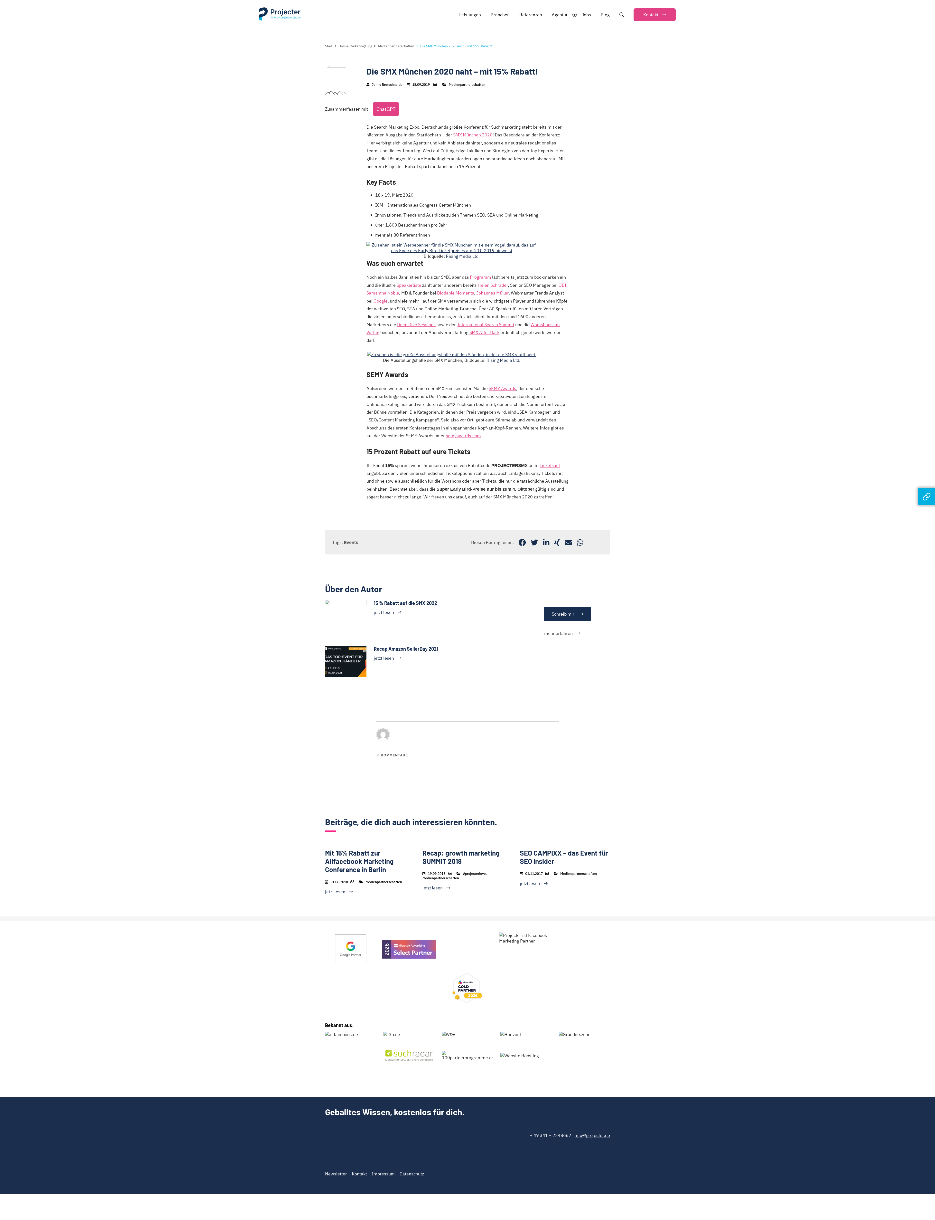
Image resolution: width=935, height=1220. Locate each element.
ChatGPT (385, 109)
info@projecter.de (592, 1135)
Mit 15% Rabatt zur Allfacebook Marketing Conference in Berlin (359, 861)
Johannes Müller (492, 293)
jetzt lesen (384, 612)
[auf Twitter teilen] (534, 542)
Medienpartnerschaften (396, 46)
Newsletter (336, 1174)
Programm (480, 277)
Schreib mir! (564, 614)
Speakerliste (409, 285)
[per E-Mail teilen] (568, 542)
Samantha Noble (382, 293)
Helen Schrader (493, 285)
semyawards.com (463, 435)
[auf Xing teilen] (557, 542)
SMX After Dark (484, 332)
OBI (562, 285)
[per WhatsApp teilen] (580, 542)
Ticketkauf (550, 465)
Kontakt (359, 1174)
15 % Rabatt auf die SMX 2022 (405, 603)
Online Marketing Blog (355, 46)
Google (381, 301)
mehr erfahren (558, 633)
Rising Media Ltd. (463, 256)
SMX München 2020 (473, 135)
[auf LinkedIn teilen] (546, 542)
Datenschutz (412, 1174)
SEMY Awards (502, 388)
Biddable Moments (455, 293)
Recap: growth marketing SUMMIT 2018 (461, 857)
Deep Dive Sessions (416, 324)
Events (351, 542)
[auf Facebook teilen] (522, 542)
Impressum (383, 1174)
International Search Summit (486, 324)
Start (328, 46)
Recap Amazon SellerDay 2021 (406, 649)
